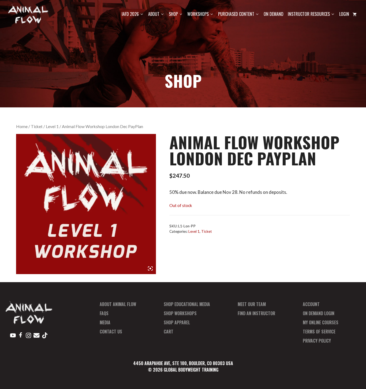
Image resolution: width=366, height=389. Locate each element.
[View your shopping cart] (354, 14)
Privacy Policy (317, 340)
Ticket (37, 126)
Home (22, 126)
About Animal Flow (118, 304)
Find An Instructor (256, 313)
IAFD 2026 (130, 14)
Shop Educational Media (187, 304)
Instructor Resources (309, 14)
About (153, 14)
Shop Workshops (180, 313)
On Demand (273, 14)
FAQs (104, 313)
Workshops (198, 14)
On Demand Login (318, 313)
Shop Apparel (177, 322)
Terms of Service (319, 331)
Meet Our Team (252, 304)
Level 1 (52, 126)
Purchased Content (236, 14)
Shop (173, 14)
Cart (168, 331)
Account (311, 304)
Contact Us (111, 331)
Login (344, 14)
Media (105, 322)
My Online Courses (320, 322)
